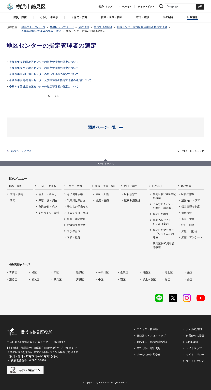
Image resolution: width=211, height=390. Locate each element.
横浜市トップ (105, 6)
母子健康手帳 (75, 194)
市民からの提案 (195, 335)
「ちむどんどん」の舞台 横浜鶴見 (163, 206)
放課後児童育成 (76, 225)
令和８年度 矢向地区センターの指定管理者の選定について (43, 67)
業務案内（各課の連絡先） (152, 341)
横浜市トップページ (33, 27)
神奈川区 (103, 272)
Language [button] (125, 6)
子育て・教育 (74, 186)
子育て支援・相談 (77, 212)
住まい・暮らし (47, 194)
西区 (123, 279)
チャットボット (146, 6)
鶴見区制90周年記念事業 (163, 245)
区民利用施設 (132, 200)
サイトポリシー (195, 354)
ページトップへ (105, 163)
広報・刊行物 (189, 231)
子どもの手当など (77, 206)
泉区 (56, 272)
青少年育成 (73, 231)
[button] (105, 127)
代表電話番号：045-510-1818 (28, 360)
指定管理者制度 (103, 27)
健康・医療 (102, 200)
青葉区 (13, 272)
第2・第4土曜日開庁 (149, 348)
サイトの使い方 (195, 360)
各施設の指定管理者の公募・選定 (41, 31)
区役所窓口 (130, 194)
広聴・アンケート (191, 237)
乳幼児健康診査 (76, 200)
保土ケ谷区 (149, 279)
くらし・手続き (47, 186)
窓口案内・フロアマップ (151, 335)
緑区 (167, 279)
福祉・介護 (102, 194)
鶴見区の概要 (161, 214)
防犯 (12, 200)
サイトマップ (194, 348)
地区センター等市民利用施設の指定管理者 (142, 27)
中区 (101, 279)
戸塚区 (80, 279)
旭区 (34, 272)
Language (192, 341)
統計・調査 (188, 225)
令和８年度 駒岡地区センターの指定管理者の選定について (43, 61)
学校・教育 (73, 237)
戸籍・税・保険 (47, 200)
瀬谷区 (13, 279)
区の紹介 (157, 186)
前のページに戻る (21, 151)
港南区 (147, 272)
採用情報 (186, 212)
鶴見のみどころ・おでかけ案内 (163, 222)
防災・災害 (16, 194)
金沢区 (124, 272)
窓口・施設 (130, 186)
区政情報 (83, 27)
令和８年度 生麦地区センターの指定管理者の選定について (43, 86)
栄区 (189, 272)
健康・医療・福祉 (105, 186)
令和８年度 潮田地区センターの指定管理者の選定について (43, 74)
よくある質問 (194, 329)
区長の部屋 (188, 194)
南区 (189, 279)
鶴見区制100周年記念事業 (164, 196)
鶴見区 (58, 279)
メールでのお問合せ (148, 354)
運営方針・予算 (190, 200)
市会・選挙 (188, 219)
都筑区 (35, 279)
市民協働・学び (47, 206)
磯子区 (80, 272)
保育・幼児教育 (76, 219)
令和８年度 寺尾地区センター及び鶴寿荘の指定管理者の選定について (50, 80)
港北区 (169, 272)
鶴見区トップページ (62, 27)
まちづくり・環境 (49, 212)
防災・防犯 (15, 186)
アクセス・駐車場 (147, 329)
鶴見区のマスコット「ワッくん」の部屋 (163, 234)
